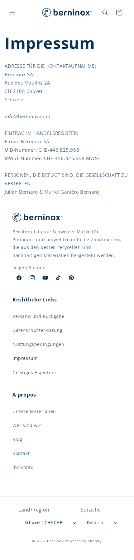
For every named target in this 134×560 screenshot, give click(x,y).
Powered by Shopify (83, 541)
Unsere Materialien (34, 411)
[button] (12, 12)
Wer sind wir (26, 425)
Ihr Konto (22, 467)
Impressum (25, 358)
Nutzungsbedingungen (38, 344)
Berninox (55, 541)
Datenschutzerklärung (37, 330)
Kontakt (21, 453)
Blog (17, 439)
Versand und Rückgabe (38, 316)
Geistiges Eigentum (34, 372)
